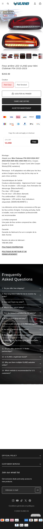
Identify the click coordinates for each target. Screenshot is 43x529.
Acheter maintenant (21, 108)
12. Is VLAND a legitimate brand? (14, 357)
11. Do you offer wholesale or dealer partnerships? (15, 350)
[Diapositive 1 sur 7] (4, 56)
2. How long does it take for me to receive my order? (19, 295)
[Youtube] (17, 500)
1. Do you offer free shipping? (13, 288)
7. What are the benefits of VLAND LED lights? (19, 324)
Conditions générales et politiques (21, 506)
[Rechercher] (8, 3)
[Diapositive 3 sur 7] (16, 56)
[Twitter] (25, 500)
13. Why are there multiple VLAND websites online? (18, 363)
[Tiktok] (21, 500)
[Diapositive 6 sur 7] (35, 56)
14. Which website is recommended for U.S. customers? (18, 372)
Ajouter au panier (23, 94)
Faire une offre (21, 101)
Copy (34, 142)
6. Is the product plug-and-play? (14, 318)
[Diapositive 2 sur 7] (10, 56)
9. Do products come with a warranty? (16, 335)
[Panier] (40, 3)
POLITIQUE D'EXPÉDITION (12, 247)
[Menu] (2, 3)
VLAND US (24, 511)
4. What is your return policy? (13, 307)
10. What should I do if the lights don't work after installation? (20, 342)
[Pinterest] (29, 500)
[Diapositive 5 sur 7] (28, 56)
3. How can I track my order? (13, 302)
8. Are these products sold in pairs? (15, 329)
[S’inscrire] (37, 490)
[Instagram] (13, 500)
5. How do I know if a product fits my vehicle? (19, 313)
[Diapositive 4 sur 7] (22, 56)
